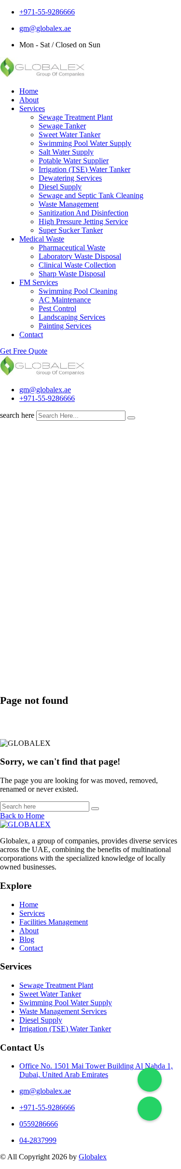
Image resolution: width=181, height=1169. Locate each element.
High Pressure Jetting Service (83, 221)
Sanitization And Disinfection (83, 213)
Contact (31, 334)
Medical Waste (41, 239)
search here (17, 415)
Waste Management (68, 204)
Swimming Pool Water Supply (85, 143)
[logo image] (42, 373)
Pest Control (57, 308)
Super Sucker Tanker (71, 230)
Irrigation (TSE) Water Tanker (84, 169)
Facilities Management (53, 922)
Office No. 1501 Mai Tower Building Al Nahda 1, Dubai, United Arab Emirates (96, 1070)
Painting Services (65, 326)
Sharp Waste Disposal (72, 274)
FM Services (38, 282)
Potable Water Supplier (74, 161)
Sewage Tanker (62, 126)
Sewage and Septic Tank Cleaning (91, 195)
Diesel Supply (60, 187)
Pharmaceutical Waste (72, 247)
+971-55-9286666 (47, 12)
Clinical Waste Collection (77, 265)
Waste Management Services (63, 1011)
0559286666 (38, 1124)
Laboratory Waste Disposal (80, 256)
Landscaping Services (72, 317)
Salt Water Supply (66, 152)
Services (32, 108)
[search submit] (131, 417)
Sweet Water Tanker (69, 134)
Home (28, 91)
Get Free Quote (23, 351)
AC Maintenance (65, 300)
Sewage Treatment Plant (75, 117)
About (29, 100)
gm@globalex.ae (45, 28)
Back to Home (22, 816)
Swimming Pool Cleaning (78, 291)
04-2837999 (37, 1140)
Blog (26, 939)
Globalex (93, 1157)
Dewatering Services (70, 178)
